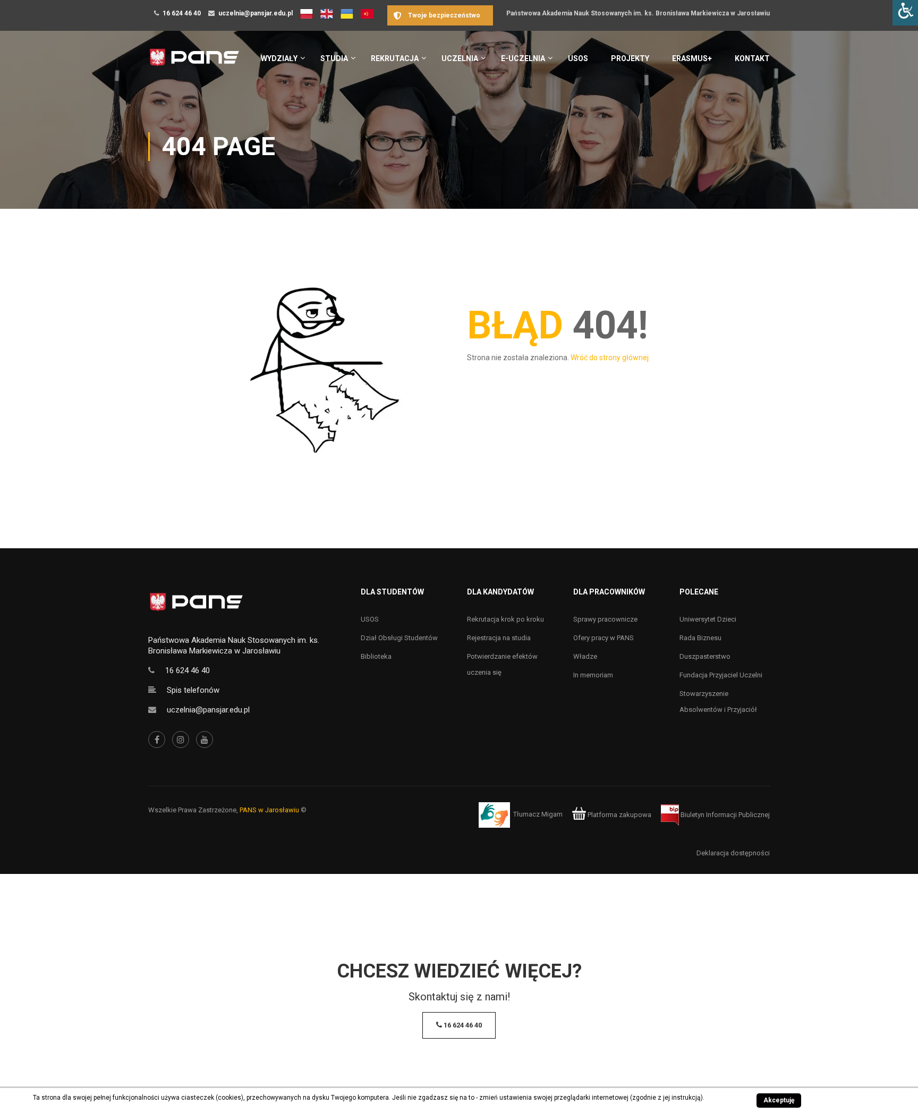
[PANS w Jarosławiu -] (194, 63)
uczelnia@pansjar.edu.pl (255, 13)
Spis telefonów (193, 690)
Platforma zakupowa (618, 815)
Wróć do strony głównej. (610, 357)
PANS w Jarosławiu (269, 810)
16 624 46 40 (182, 13)
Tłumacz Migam (538, 815)
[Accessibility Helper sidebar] (905, 13)
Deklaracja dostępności (733, 853)
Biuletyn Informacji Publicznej (724, 815)
